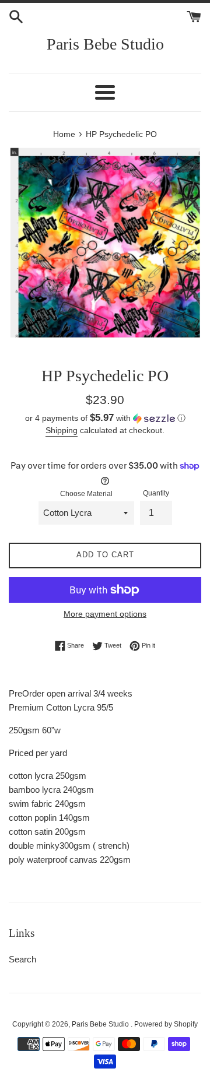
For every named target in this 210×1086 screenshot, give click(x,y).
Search (22, 959)
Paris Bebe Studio (105, 44)
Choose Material (86, 494)
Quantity (156, 493)
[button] (105, 418)
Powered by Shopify (166, 1024)
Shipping (62, 430)
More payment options (105, 613)
